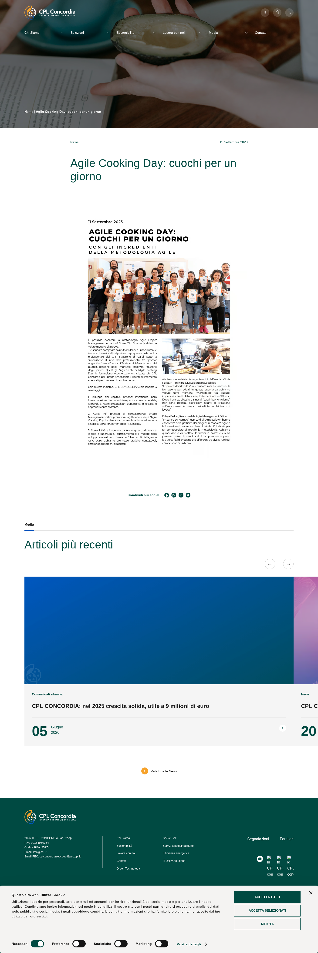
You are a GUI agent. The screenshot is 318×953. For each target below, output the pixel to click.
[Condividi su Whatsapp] (173, 495)
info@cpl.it (39, 852)
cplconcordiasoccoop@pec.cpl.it (60, 856)
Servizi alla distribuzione (178, 845)
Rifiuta (267, 924)
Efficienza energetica (176, 853)
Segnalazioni (258, 839)
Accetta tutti (267, 897)
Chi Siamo (123, 838)
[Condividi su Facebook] (166, 495)
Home (28, 111)
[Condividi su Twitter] (188, 495)
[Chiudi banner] (310, 892)
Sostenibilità (124, 845)
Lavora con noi (126, 853)
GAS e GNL (170, 838)
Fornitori (287, 839)
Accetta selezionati (267, 910)
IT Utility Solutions (174, 861)
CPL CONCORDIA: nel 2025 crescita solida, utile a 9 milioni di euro (120, 706)
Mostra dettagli (188, 944)
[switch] (79, 943)
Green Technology (128, 868)
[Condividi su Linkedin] (181, 495)
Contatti (260, 32)
